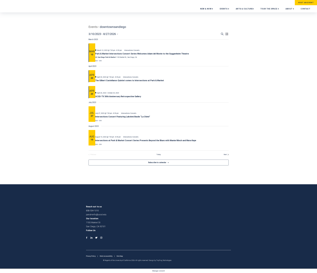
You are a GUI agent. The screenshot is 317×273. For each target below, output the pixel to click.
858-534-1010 (92, 210)
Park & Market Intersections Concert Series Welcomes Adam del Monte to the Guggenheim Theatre (142, 54)
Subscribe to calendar (157, 162)
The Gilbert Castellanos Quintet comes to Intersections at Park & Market (129, 80)
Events (93, 27)
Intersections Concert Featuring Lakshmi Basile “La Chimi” (122, 116)
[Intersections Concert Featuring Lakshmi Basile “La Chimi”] (162, 108)
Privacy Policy (91, 256)
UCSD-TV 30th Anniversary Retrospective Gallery (118, 96)
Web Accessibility (106, 256)
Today (158, 154)
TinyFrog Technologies (164, 260)
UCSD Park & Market (18, 6)
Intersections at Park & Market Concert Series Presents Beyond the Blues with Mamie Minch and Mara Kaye (145, 140)
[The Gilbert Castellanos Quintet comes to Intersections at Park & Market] (162, 72)
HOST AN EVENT (306, 2)
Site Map (120, 256)
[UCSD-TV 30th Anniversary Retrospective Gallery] (162, 88)
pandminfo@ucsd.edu (96, 214)
